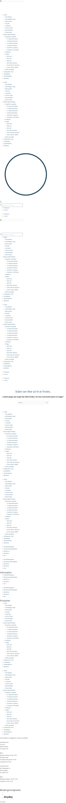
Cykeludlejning (8, 76)
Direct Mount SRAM (12, 67)
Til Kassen (6, 208)
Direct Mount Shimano (13, 65)
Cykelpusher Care (8, 71)
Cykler (5, 15)
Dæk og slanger (9, 69)
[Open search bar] (1, 202)
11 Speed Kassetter (12, 41)
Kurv (5, 555)
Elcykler (7, 23)
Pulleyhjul (8, 52)
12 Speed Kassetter (12, 43)
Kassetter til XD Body (13, 50)
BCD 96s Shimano (12, 63)
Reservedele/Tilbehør (9, 34)
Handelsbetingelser (9, 546)
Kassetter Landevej (12, 47)
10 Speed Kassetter (12, 39)
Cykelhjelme (7, 74)
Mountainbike (9, 30)
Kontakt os (6, 551)
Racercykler (8, 32)
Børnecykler (8, 21)
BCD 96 (9, 60)
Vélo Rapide (8, 17)
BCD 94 (9, 58)
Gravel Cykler (9, 28)
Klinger (7, 54)
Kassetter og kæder (10, 36)
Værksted (6, 78)
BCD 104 (9, 56)
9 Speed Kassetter (12, 45)
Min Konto (6, 553)
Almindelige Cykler (10, 19)
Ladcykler (8, 25)
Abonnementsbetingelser (10, 549)
